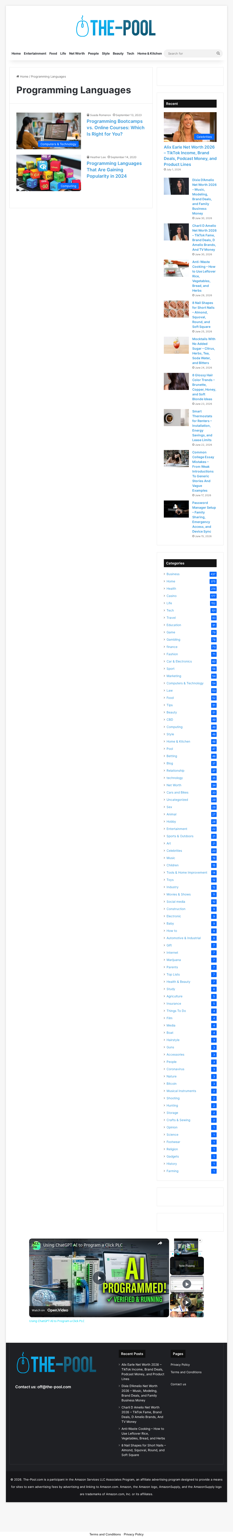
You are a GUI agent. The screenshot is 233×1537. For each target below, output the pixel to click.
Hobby (171, 821)
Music (171, 858)
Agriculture (174, 996)
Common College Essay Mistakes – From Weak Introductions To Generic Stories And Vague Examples (203, 471)
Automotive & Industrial (184, 938)
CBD (170, 719)
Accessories (175, 1054)
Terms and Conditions (186, 1372)
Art (169, 843)
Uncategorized (177, 799)
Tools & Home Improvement (187, 872)
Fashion (172, 654)
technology (175, 778)
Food (53, 53)
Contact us (178, 1384)
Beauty (118, 53)
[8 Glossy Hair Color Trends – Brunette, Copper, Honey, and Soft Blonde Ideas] (176, 381)
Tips (170, 705)
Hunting (172, 1105)
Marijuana (174, 960)
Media (171, 1025)
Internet (172, 952)
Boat (170, 1032)
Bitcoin (172, 1083)
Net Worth (77, 53)
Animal (171, 814)
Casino (172, 596)
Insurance (174, 1003)
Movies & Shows (179, 894)
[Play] (172, 1254)
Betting (172, 756)
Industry (173, 887)
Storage (172, 1113)
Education (174, 625)
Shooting (173, 1098)
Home (16, 53)
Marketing (174, 676)
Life (63, 53)
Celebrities (174, 850)
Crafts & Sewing (178, 1120)
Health (171, 588)
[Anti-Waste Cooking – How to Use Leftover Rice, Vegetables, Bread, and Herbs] (176, 268)
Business (173, 574)
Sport (171, 668)
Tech (130, 53)
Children (173, 865)
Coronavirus (175, 1069)
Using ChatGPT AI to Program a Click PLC (82, 1245)
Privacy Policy (180, 1364)
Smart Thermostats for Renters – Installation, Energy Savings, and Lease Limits (202, 425)
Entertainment (35, 53)
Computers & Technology (185, 683)
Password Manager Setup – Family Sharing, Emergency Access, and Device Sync (204, 517)
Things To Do (176, 1011)
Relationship (175, 770)
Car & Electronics (179, 661)
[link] (36, 1245)
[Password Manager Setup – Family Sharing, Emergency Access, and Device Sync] (176, 509)
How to (172, 931)
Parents (172, 967)
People (93, 53)
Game (171, 632)
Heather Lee (98, 157)
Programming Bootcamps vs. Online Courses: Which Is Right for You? (115, 128)
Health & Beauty (178, 981)
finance (172, 647)
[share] (160, 1243)
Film (169, 1018)
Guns (170, 1047)
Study (171, 989)
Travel (171, 617)
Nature (172, 1076)
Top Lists (173, 974)
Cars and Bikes (177, 792)
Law (170, 690)
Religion (172, 1149)
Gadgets (173, 1156)
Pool (170, 749)
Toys (170, 880)
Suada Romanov (100, 115)
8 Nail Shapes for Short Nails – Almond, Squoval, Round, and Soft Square (144, 1450)
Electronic (174, 916)
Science (172, 1134)
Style (106, 53)
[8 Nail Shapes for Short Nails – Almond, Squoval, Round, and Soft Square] (176, 309)
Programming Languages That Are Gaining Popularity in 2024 (114, 170)
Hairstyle (173, 1040)
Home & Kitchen (149, 53)
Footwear (173, 1142)
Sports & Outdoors (180, 836)
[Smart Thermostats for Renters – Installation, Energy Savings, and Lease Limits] (176, 417)
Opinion (172, 1127)
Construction (176, 909)
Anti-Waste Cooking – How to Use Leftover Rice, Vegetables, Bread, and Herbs (143, 1433)
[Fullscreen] (199, 1254)
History (172, 1163)
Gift (169, 945)
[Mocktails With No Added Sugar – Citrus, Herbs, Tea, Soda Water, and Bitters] (176, 345)
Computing (174, 727)
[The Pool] (116, 26)
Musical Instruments (181, 1091)
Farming (172, 1171)
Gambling (173, 639)
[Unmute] (178, 1254)
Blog (170, 763)
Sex (169, 807)
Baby (170, 923)
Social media (176, 901)
